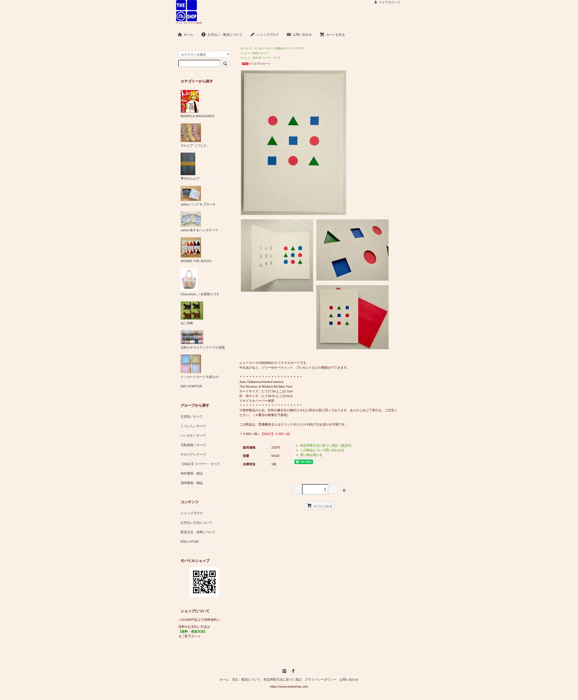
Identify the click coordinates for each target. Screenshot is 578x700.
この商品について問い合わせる (322, 450)
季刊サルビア (190, 178)
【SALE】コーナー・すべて (266, 57)
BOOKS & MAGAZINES (197, 116)
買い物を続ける (311, 455)
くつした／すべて (193, 426)
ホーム (188, 34)
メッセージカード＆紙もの (269, 48)
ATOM (194, 541)
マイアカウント (390, 2)
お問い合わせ (302, 34)
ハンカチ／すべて (193, 435)
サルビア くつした (194, 145)
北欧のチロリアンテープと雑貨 (203, 347)
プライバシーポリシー (320, 679)
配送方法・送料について (198, 532)
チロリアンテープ (193, 454)
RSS (184, 541)
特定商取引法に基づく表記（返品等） (327, 445)
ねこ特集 (187, 323)
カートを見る (335, 34)
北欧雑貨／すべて (193, 445)
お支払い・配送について (224, 34)
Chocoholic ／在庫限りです (200, 294)
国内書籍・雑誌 (192, 483)
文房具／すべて (260, 53)
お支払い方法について (196, 522)
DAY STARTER (191, 386)
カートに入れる (322, 506)
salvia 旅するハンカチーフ (199, 230)
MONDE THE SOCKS (196, 261)
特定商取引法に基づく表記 (283, 679)
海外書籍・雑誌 (192, 473)
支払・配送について (246, 679)
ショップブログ (267, 34)
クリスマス (297, 48)
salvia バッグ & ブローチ (198, 204)
